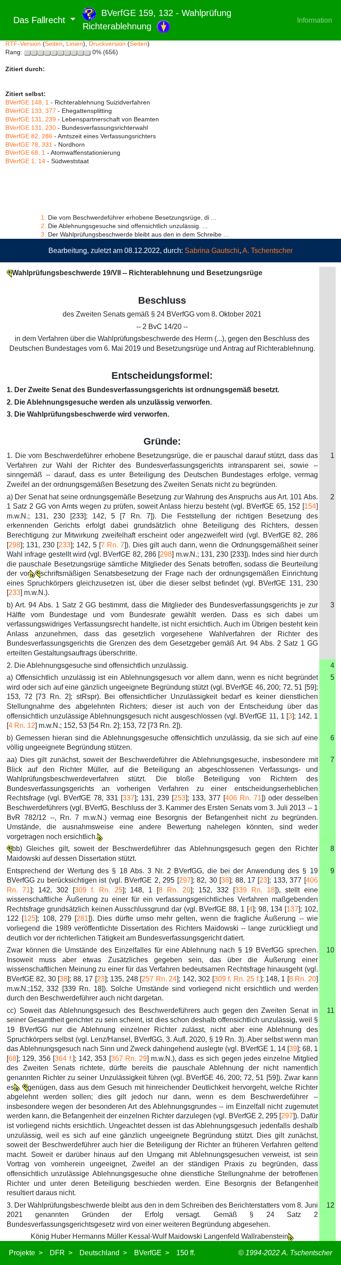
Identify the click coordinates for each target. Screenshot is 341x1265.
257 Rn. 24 (159, 979)
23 (263, 880)
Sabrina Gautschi (212, 250)
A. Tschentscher (267, 250)
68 (12, 1058)
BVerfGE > (151, 1253)
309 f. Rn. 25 (99, 890)
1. (43, 217)
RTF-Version (23, 43)
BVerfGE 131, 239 (30, 119)
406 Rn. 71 (243, 798)
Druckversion (107, 43)
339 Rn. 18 (255, 890)
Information (314, 20)
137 (292, 909)
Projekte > (26, 1253)
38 (225, 880)
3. (43, 234)
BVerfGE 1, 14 (25, 161)
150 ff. (185, 1253)
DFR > (61, 1253)
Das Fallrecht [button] (36, 20)
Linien (74, 43)
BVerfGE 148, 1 (27, 102)
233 (65, 545)
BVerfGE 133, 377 (30, 110)
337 (129, 798)
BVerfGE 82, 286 (28, 136)
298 (14, 545)
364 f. (63, 1058)
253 (180, 798)
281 (82, 918)
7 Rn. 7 (113, 545)
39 (293, 1048)
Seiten (54, 43)
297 (185, 880)
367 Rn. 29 (129, 1058)
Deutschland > (103, 1253)
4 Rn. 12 (21, 725)
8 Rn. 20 (174, 890)
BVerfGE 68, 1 (25, 152)
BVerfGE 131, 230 (30, 127)
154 (310, 506)
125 (30, 918)
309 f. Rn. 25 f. (237, 979)
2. (43, 225)
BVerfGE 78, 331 (28, 144)
